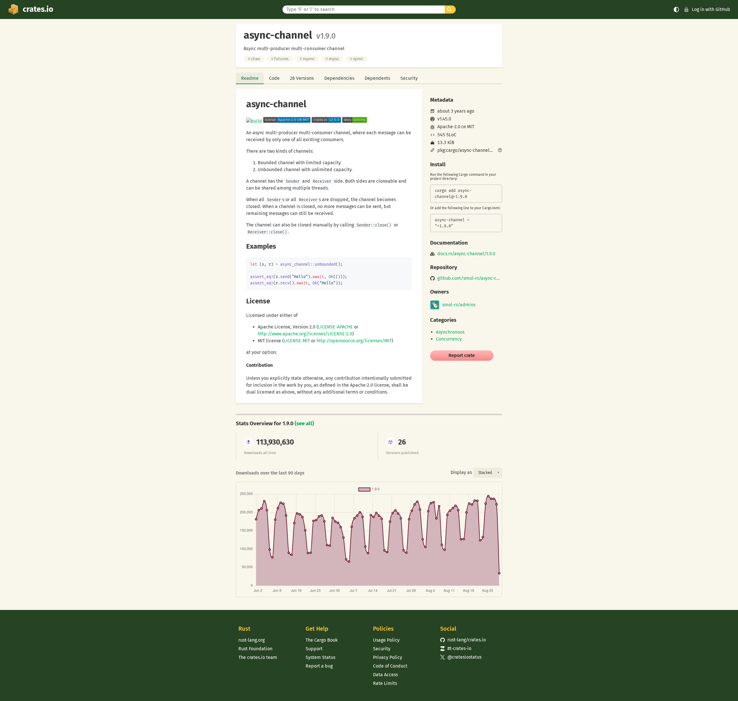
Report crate (462, 355)
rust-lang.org (251, 640)
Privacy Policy (387, 657)
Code (274, 78)
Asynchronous (450, 332)
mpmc (307, 58)
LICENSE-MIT (297, 340)
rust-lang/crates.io (463, 640)
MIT (470, 126)
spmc (356, 58)
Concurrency (449, 339)
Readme (250, 78)
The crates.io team (257, 657)
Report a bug (319, 666)
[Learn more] (500, 151)
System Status (320, 657)
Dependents (377, 78)
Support (314, 648)
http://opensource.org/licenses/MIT (354, 340)
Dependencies (339, 78)
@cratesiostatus (460, 657)
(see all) (304, 423)
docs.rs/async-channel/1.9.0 (466, 253)
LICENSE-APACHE (335, 327)
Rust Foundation (255, 648)
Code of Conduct (390, 666)
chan (254, 58)
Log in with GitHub (711, 9)
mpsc (332, 58)
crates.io (38, 9)
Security (409, 78)
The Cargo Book (322, 640)
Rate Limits (385, 683)
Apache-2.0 (448, 126)
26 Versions (302, 78)
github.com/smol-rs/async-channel (469, 278)
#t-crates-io (455, 648)
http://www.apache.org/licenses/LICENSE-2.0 (305, 334)
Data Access (385, 674)
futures (280, 58)
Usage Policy (386, 640)
